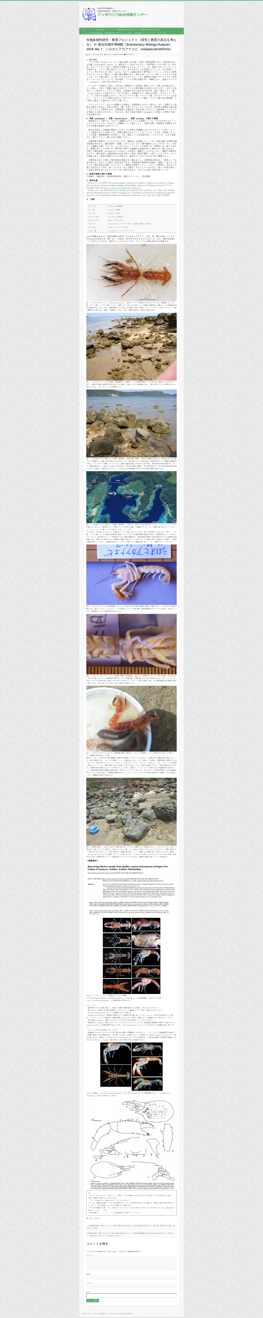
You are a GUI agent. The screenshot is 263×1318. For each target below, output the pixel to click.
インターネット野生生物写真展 (92, 33)
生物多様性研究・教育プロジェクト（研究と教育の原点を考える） (138, 30)
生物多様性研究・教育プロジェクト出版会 (118, 33)
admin (89, 54)
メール (89, 1283)
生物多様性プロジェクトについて (145, 33)
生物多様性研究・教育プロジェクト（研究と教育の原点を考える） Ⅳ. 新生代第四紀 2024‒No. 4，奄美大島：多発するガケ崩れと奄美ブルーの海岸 (131, 1227)
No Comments (130, 54)
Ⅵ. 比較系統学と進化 (117, 54)
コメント (90, 1255)
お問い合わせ (162, 33)
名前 (88, 1274)
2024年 (108, 54)
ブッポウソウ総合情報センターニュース (102, 30)
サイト (88, 1292)
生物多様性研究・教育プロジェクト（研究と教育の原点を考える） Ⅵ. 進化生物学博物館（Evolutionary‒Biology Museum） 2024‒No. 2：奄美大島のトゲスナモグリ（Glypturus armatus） (130, 1234)
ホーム (84, 30)
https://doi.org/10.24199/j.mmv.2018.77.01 (122, 187)
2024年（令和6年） (95, 1218)
